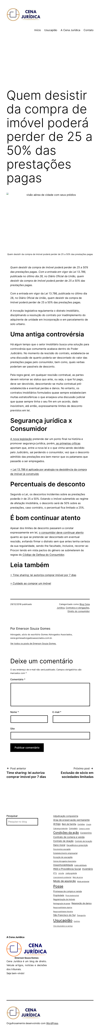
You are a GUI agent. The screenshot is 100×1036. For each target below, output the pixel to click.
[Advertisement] (50, 65)
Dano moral (59, 845)
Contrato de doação (63, 841)
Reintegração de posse (61, 903)
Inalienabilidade (80, 865)
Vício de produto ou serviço (63, 926)
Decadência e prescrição (77, 845)
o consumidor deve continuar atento (61, 532)
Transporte (81, 915)
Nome (14, 712)
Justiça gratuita (71, 873)
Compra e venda (84, 828)
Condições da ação (66, 832)
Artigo (57, 824)
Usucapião (50, 30)
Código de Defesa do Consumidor (43, 554)
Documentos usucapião (62, 849)
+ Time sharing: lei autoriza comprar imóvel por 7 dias (43, 575)
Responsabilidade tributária (63, 911)
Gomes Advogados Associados (64, 861)
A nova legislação (21, 439)
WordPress (52, 1023)
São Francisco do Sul (64, 915)
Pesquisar (12, 816)
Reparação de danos (81, 903)
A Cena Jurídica (70, 30)
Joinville (61, 873)
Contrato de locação (83, 841)
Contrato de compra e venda (69, 837)
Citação (88, 824)
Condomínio (86, 833)
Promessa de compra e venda (67, 891)
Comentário (17, 679)
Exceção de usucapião (63, 857)
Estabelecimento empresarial (65, 853)
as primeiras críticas (67, 443)
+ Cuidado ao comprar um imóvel (30, 583)
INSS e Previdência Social (67, 869)
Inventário (87, 869)
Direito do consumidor (79, 611)
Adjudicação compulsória (65, 816)
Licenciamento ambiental (62, 877)
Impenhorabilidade (63, 865)
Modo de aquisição (64, 881)
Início (37, 30)
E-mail (56, 712)
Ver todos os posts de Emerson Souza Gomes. (33, 643)
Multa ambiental (83, 881)
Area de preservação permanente (71, 820)
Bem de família (69, 824)
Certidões (81, 824)
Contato (88, 30)
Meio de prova (78, 877)
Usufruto (77, 921)
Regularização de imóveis (64, 899)
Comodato (73, 828)
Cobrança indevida (60, 828)
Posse (58, 886)
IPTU (55, 873)
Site (12, 728)
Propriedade (58, 895)
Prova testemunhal (72, 895)
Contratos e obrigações (77, 607)
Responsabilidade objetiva (62, 907)
